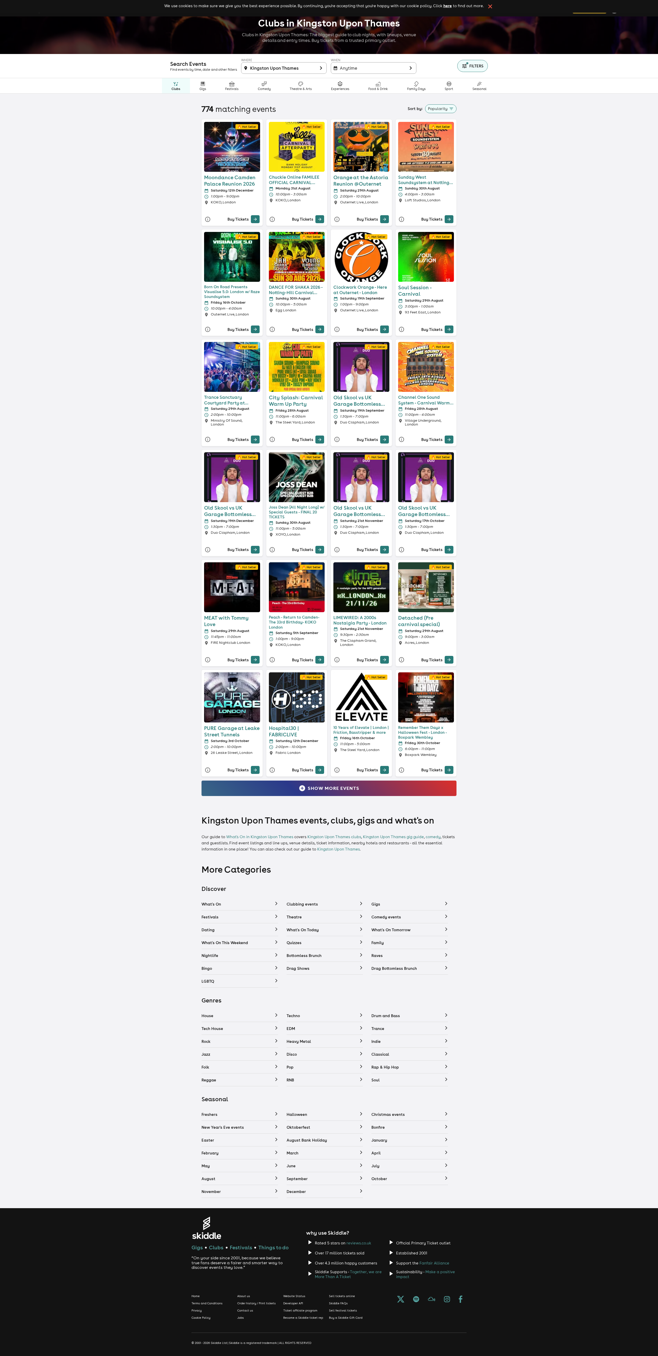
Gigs (197, 1247)
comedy (433, 836)
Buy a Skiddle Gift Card (345, 1317)
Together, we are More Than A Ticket (348, 1274)
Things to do (273, 1247)
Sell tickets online (342, 1296)
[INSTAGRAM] (447, 1299)
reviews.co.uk (358, 1243)
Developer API (293, 1303)
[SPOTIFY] (416, 1299)
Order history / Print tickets (256, 1303)
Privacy (196, 1310)
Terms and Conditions (207, 1303)
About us (243, 1296)
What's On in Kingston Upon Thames (259, 836)
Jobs (240, 1317)
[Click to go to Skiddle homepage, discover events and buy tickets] (206, 1227)
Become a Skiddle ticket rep (303, 1317)
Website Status (294, 1296)
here (447, 5)
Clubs (216, 1247)
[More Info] (208, 219)
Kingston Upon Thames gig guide (393, 836)
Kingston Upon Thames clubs (334, 836)
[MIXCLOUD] (431, 1299)
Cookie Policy (201, 1317)
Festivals (241, 1247)
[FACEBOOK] (461, 1299)
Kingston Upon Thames (338, 849)
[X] (400, 1299)
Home (195, 1296)
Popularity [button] (437, 108)
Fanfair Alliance (434, 1263)
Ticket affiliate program (300, 1310)
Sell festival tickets (343, 1310)
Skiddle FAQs (338, 1303)
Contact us (245, 1310)
